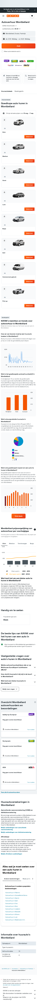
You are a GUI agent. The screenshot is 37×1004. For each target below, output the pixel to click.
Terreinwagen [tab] (22, 543)
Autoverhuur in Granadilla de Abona (16, 895)
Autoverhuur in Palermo (12, 892)
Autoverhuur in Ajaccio (12, 898)
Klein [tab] (4, 543)
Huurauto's (15, 968)
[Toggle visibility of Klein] (14, 450)
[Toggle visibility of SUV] (14, 458)
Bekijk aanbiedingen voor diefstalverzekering (16, 832)
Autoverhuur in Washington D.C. (15, 920)
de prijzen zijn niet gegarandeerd (11, 985)
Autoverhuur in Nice (11, 906)
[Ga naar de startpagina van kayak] (13, 16)
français (23, 11)
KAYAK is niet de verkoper (11, 991)
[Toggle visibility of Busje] (15, 461)
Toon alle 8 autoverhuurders (10, 792)
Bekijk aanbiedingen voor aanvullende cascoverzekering (13, 828)
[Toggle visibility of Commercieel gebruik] (18, 455)
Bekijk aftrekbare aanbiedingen (11, 854)
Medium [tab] (12, 543)
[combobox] (10, 26)
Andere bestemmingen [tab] (12, 879)
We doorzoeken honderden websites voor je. (17, 994)
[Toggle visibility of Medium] (15, 453)
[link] (19, 516)
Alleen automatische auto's (12, 51)
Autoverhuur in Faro (11, 903)
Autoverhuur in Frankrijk (26, 968)
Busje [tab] (32, 543)
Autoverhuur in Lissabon (12, 909)
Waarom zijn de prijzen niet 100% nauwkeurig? (14, 998)
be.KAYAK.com (6, 968)
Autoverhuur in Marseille (12, 912)
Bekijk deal (29, 136)
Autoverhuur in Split (11, 901)
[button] (35, 10)
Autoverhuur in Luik (11, 917)
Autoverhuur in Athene (12, 914)
